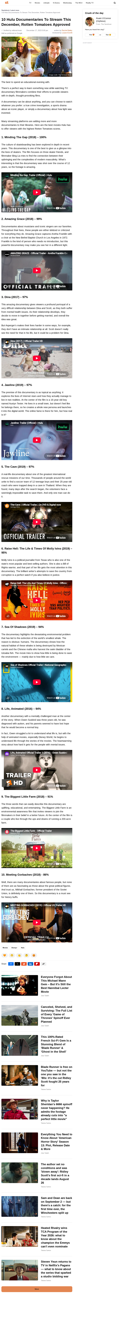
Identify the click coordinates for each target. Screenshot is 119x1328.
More (37, 1289)
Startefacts (5, 10)
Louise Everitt (67, 33)
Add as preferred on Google (11, 33)
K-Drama (56, 3)
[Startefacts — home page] (6, 2)
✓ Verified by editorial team (11, 30)
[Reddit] (24, 964)
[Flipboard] (37, 964)
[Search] (115, 3)
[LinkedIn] (30, 964)
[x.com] (17, 964)
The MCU (78, 3)
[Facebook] (11, 964)
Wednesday (67, 3)
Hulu (22, 948)
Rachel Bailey (67, 30)
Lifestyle (46, 3)
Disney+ (14, 948)
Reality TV (89, 3)
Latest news (14, 10)
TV (30, 3)
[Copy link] (43, 964)
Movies (37, 3)
